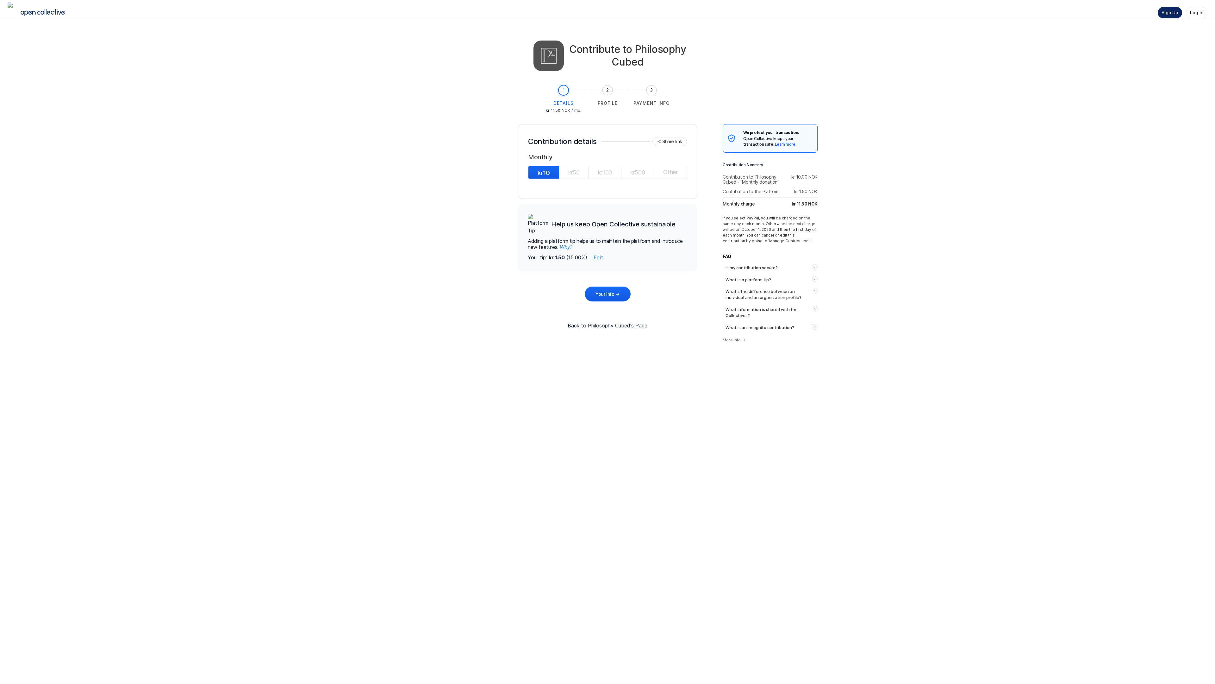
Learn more (785, 144)
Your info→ (607, 294)
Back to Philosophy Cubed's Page (607, 325)
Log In (1196, 12)
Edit (598, 257)
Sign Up (1170, 12)
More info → (734, 340)
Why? (566, 247)
